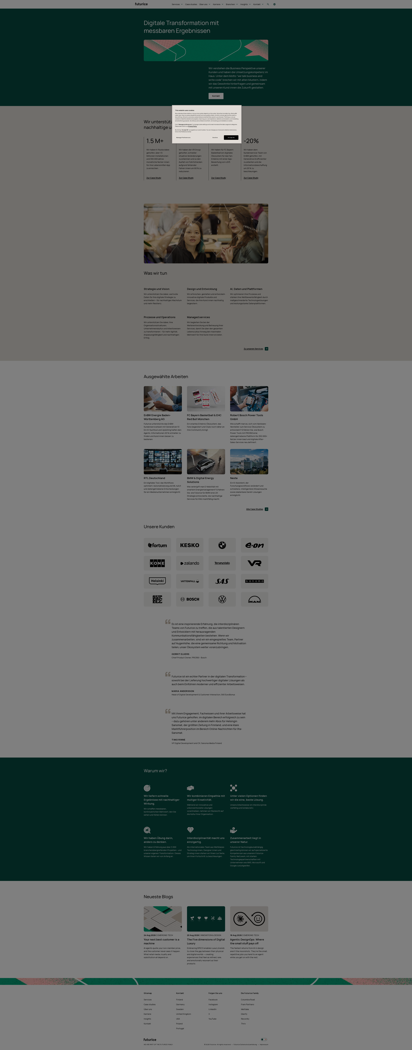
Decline (215, 137)
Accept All (231, 137)
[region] (207, 124)
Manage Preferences (183, 137)
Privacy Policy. (192, 126)
